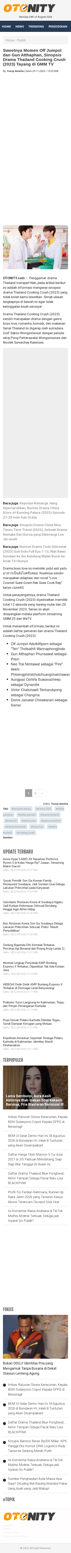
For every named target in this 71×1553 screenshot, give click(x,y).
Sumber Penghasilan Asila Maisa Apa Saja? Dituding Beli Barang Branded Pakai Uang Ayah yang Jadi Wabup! (37, 1483)
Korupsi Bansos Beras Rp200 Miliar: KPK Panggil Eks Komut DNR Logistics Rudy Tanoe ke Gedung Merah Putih (37, 1446)
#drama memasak (15, 826)
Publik (21, 40)
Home (6, 26)
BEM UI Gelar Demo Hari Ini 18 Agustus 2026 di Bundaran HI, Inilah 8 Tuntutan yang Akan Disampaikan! (36, 1140)
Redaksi (7, 1525)
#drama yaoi (29, 820)
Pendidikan (58, 26)
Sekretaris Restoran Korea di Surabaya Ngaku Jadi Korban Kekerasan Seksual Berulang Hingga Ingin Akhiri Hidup (33, 905)
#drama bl (11, 820)
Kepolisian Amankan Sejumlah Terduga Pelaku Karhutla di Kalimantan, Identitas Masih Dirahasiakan (33, 1041)
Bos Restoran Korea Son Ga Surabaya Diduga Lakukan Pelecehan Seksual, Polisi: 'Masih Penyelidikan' (33, 927)
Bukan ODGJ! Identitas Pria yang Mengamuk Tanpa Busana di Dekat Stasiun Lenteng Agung (29, 1368)
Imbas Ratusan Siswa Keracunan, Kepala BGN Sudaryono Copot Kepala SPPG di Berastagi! (37, 1122)
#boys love (37, 826)
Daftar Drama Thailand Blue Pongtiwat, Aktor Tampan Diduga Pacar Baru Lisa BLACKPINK (36, 1178)
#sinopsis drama (21, 808)
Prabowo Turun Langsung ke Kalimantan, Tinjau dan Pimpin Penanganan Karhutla (33, 1004)
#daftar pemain (27, 814)
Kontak (7, 1528)
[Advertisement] (35, 112)
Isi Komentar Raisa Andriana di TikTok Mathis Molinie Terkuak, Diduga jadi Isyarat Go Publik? (35, 1216)
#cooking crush (26, 832)
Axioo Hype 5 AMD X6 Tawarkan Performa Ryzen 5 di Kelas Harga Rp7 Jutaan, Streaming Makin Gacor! (33, 862)
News (19, 26)
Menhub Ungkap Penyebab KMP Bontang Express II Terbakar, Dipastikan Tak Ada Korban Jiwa (33, 966)
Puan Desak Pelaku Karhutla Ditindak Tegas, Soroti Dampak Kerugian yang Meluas (32, 1021)
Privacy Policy (10, 1532)
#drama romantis (50, 820)
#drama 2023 (43, 808)
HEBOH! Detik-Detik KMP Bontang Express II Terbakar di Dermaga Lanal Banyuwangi (32, 986)
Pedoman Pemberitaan (16, 1536)
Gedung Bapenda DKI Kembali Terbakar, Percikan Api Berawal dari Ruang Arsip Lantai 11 (34, 946)
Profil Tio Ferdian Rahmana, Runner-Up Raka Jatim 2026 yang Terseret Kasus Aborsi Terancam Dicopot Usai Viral (36, 1197)
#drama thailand (49, 814)
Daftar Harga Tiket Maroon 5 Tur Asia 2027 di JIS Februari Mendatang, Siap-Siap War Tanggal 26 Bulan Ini (35, 1159)
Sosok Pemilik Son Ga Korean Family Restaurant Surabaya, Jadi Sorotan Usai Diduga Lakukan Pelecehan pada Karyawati (34, 884)
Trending (36, 26)
